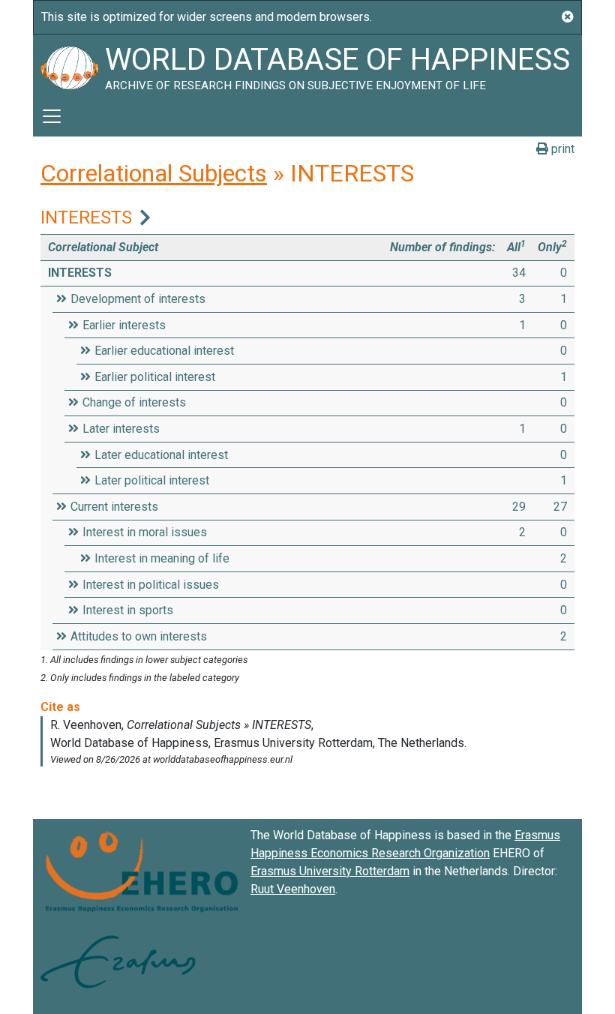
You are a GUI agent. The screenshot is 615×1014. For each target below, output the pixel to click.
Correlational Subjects (153, 173)
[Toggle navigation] (51, 116)
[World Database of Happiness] (69, 65)
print (561, 149)
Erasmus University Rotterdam (330, 871)
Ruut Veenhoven (292, 889)
